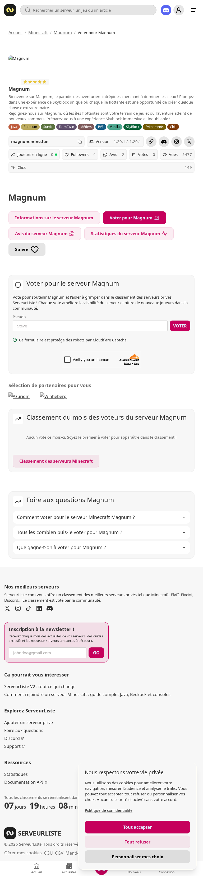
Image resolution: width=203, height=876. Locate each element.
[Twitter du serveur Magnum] (189, 141)
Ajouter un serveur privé (28, 722)
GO (96, 653)
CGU (48, 853)
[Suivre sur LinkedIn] (39, 608)
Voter (180, 326)
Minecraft (38, 32)
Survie (48, 126)
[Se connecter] (178, 10)
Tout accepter (137, 827)
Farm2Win (66, 126)
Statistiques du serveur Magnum (125, 234)
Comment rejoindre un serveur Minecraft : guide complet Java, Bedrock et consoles (87, 694)
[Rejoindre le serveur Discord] (166, 10)
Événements (154, 126)
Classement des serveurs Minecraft (56, 461)
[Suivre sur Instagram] (18, 608)
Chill (173, 126)
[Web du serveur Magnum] (151, 141)
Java (14, 126)
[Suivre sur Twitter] (7, 608)
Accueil (15, 32)
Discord (12, 738)
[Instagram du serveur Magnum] (176, 141)
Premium (30, 126)
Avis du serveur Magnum (41, 234)
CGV (59, 853)
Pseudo (19, 316)
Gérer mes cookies (23, 853)
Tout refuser (137, 842)
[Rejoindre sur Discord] (50, 608)
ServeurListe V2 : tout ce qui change (40, 686)
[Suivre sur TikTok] (28, 608)
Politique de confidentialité (108, 810)
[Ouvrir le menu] (193, 10)
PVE (101, 126)
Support (12, 746)
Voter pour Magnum (131, 218)
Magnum (63, 32)
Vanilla (115, 126)
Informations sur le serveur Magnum (54, 218)
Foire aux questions (23, 730)
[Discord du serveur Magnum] (164, 141)
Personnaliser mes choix (137, 857)
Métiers (86, 126)
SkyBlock (132, 126)
